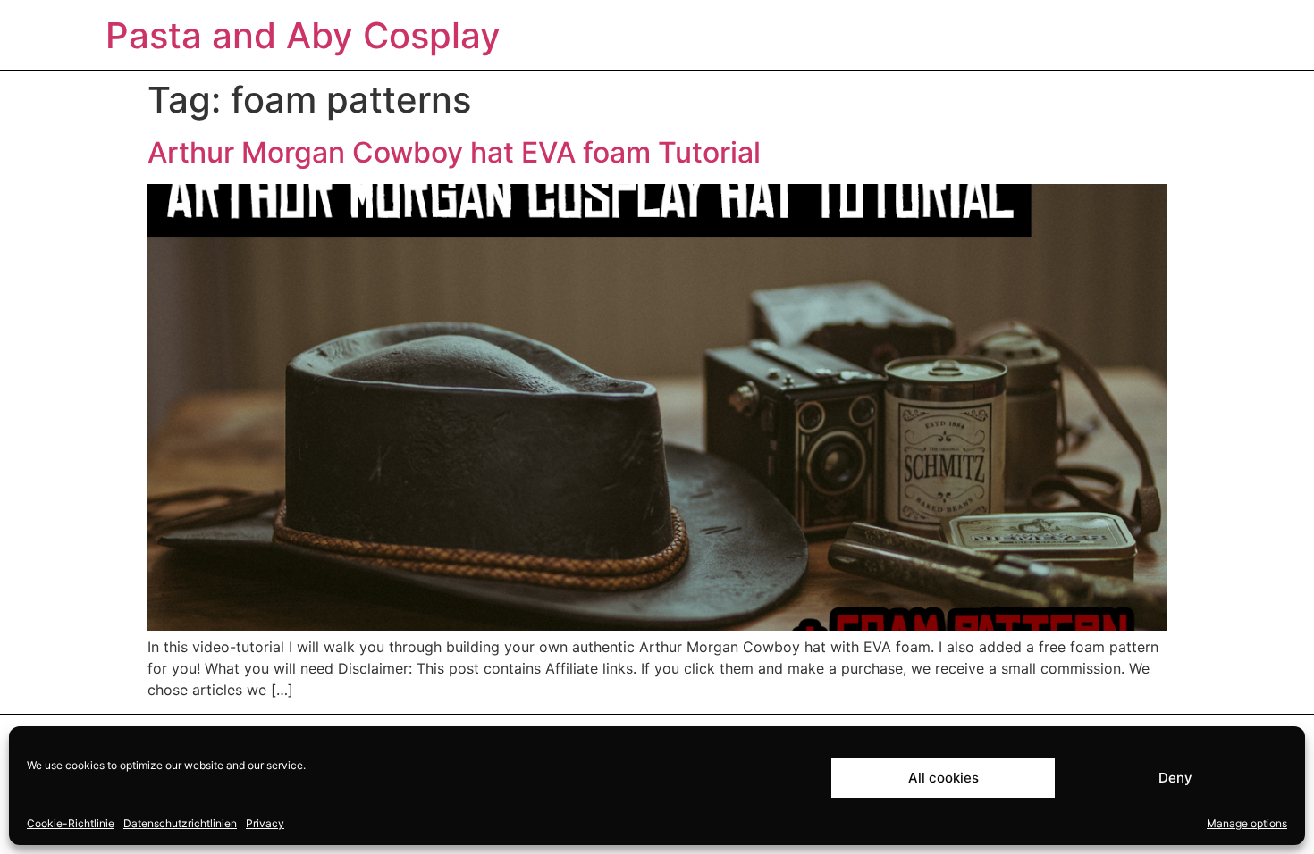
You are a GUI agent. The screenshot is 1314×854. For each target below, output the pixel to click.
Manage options (1247, 823)
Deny (1175, 777)
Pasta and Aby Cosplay (303, 35)
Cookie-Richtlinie (70, 823)
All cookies (943, 777)
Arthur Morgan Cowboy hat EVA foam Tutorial (454, 152)
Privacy (265, 823)
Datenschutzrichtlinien (180, 823)
